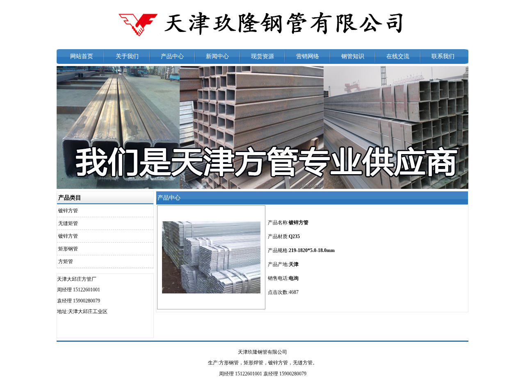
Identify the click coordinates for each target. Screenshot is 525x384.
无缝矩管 (68, 223)
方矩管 (65, 261)
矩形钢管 (68, 249)
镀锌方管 (68, 211)
